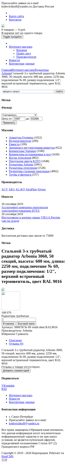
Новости (14, 398)
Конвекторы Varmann (22, 151)
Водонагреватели (20, 140)
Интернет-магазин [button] (20, 46)
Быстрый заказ (26, 323)
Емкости (14, 144)
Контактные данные (22, 402)
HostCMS (7, 456)
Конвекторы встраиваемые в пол (30, 154)
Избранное (8, 334)
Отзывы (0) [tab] (16, 343)
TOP (4, 459)
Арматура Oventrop (21, 137)
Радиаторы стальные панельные (29, 171)
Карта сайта (16, 16)
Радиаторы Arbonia (21, 164)
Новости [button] (14, 60)
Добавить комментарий (16, 370)
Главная (6, 70)
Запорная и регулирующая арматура (32, 147)
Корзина (21, 50)
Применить (9, 122)
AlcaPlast (31, 189)
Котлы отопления (20, 157)
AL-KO (20, 189)
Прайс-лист (23, 53)
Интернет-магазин (23, 70)
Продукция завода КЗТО (25, 161)
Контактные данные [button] (22, 63)
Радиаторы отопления (23, 167)
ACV (4, 189)
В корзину (8, 323)
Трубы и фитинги (20, 174)
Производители (26, 56)
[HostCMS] (2, 26)
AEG (12, 189)
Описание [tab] (15, 340)
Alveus (41, 189)
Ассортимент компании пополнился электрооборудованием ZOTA (24, 209)
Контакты (15, 19)
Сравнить (22, 334)
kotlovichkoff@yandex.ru (24, 423)
